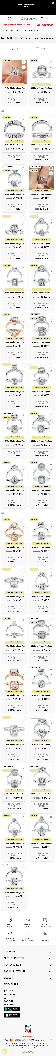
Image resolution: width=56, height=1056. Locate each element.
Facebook (9, 991)
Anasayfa (5, 30)
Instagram (10, 994)
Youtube (9, 1001)
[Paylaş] (23, 67)
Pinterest (10, 1005)
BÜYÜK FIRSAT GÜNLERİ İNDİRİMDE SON (26, 6)
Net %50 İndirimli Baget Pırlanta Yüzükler (24, 30)
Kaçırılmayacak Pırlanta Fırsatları (16, 25)
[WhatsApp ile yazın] (4, 1051)
